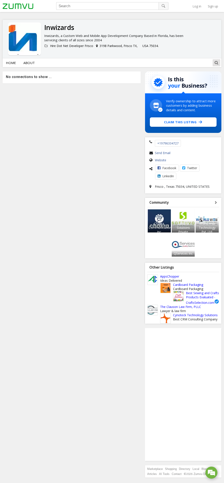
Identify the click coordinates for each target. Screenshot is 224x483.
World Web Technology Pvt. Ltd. (207, 227)
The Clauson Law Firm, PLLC (180, 307)
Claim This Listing (180, 122)
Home (11, 63)
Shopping (171, 468)
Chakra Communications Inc (161, 227)
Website (160, 160)
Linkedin (168, 176)
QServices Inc (183, 253)
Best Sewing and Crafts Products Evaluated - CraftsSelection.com (202, 298)
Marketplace (155, 468)
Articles (152, 474)
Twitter (192, 168)
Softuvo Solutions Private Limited (183, 229)
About (29, 63)
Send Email (162, 153)
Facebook (169, 168)
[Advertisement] (183, 394)
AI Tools (164, 474)
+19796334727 (167, 143)
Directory (184, 468)
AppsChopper (169, 276)
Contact (177, 474)
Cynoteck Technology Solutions (195, 315)
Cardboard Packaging (188, 285)
